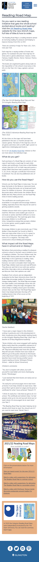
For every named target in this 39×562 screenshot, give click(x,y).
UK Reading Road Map (21, 28)
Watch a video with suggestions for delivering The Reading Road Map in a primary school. (19, 478)
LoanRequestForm (26, 5)
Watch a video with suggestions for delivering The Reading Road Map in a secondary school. (19, 484)
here (9, 530)
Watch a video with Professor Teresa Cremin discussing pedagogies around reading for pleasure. (19, 491)
